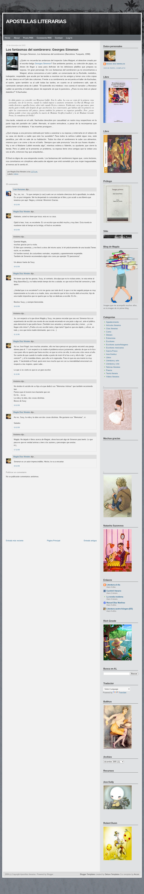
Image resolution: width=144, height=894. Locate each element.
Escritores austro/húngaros (117, 345)
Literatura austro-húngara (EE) (119, 609)
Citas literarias (112, 328)
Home (7, 38)
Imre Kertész (111, 354)
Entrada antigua (90, 541)
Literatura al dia (113, 585)
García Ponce (111, 351)
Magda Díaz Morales (21, 212)
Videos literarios (112, 377)
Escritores (110, 341)
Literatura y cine (112, 364)
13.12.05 (17, 405)
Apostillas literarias (36, 21)
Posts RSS (28, 38)
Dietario (109, 335)
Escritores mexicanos (115, 348)
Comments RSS (44, 38)
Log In (69, 38)
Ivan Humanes (19, 189)
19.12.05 (17, 466)
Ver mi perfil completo (114, 68)
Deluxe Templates (112, 874)
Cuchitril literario (113, 591)
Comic (108, 332)
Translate (122, 693)
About (17, 38)
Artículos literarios (113, 325)
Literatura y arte (112, 361)
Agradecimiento (112, 322)
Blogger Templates (87, 874)
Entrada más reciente (14, 541)
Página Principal (53, 541)
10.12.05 (17, 204)
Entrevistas (110, 338)
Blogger (50, 874)
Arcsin (136, 874)
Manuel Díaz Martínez (115, 603)
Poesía (109, 370)
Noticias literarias (113, 367)
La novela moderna (114, 597)
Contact (59, 38)
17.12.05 (17, 450)
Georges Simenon (43, 63)
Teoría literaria (112, 373)
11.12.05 (17, 334)
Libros (16, 174)
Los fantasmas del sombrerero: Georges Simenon (42, 49)
